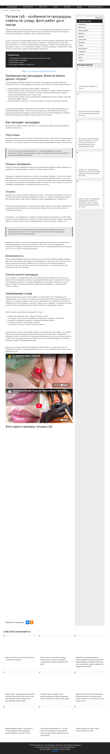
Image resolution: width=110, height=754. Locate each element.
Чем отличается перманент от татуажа (87, 87)
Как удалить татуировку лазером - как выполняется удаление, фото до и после (89, 113)
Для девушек (12, 7)
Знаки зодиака (83, 30)
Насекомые (82, 39)
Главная (5, 10)
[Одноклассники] (31, 622)
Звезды (79, 7)
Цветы (80, 57)
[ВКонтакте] (27, 622)
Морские (81, 33)
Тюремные (82, 51)
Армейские (82, 24)
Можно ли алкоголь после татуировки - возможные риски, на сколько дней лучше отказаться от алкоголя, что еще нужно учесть (89, 697)
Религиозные (82, 48)
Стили (55, 7)
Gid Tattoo (55, 751)
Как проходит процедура (18, 60)
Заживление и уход (16, 62)
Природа (81, 42)
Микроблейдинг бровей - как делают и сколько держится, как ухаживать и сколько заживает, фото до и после (19, 731)
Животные (81, 27)
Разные (80, 60)
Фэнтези (81, 54)
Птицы (80, 45)
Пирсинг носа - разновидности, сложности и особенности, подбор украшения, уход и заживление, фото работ (89, 172)
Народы (81, 36)
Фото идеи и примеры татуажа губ (22, 64)
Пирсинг (67, 7)
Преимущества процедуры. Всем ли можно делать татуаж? (30, 58)
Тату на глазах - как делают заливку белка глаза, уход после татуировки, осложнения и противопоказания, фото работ (54, 661)
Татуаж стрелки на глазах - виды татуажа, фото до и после (87, 730)
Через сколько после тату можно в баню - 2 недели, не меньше (19, 659)
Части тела (43, 7)
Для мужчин (28, 7)
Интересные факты (95, 7)
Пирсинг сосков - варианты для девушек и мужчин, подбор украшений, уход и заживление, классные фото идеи (55, 696)
